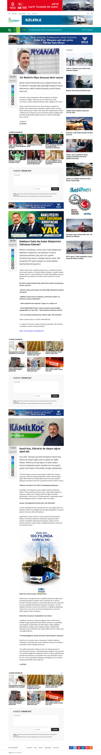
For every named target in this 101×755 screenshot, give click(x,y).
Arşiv (29, 13)
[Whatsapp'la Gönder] (12, 95)
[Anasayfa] (9, 13)
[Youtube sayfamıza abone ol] (79, 747)
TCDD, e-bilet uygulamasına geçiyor (38, 30)
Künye (35, 747)
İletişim (41, 747)
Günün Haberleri (22, 13)
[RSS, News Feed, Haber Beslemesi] (91, 747)
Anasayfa (29, 747)
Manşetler (14, 13)
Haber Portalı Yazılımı (16, 752)
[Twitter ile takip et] (75, 747)
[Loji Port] (13, 20)
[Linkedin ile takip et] (83, 747)
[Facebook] (12, 86)
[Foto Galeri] (92, 13)
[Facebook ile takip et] (71, 747)
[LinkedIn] (12, 92)
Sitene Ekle (34, 13)
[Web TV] (88, 13)
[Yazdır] (12, 101)
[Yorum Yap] (12, 104)
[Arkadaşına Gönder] (12, 98)
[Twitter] (12, 89)
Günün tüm (87, 30)
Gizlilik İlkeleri (48, 747)
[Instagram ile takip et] (87, 747)
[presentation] (14, 30)
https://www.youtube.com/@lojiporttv (31, 331)
